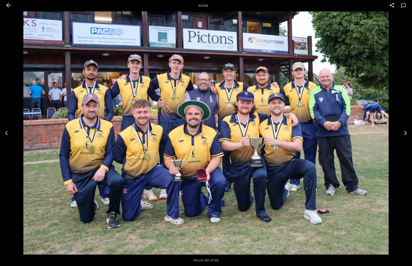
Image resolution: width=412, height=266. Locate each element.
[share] (392, 5)
